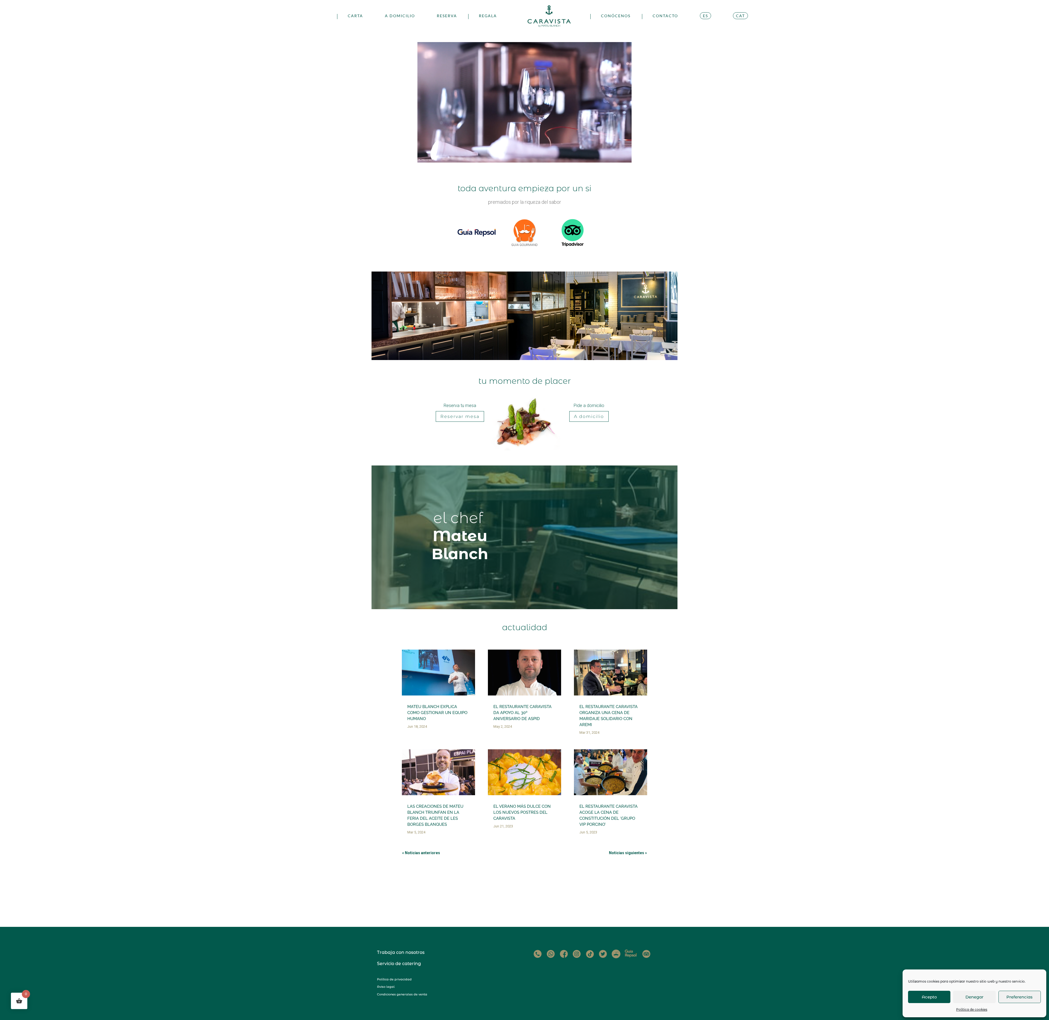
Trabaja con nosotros (401, 952)
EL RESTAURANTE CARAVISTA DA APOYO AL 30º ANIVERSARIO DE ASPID (522, 712)
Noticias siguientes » (628, 853)
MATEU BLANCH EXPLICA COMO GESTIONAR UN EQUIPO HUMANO (437, 712)
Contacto (665, 16)
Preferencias (1019, 997)
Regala (488, 16)
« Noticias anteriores (421, 853)
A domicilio (400, 16)
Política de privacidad (394, 979)
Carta (355, 16)
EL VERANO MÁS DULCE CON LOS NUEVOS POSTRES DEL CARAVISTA (522, 812)
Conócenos (615, 16)
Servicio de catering (399, 963)
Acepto (929, 997)
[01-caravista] (524, 358)
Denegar (974, 997)
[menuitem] (705, 22)
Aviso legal (386, 987)
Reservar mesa (459, 416)
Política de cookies (971, 1009)
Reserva (447, 16)
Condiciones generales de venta (402, 994)
